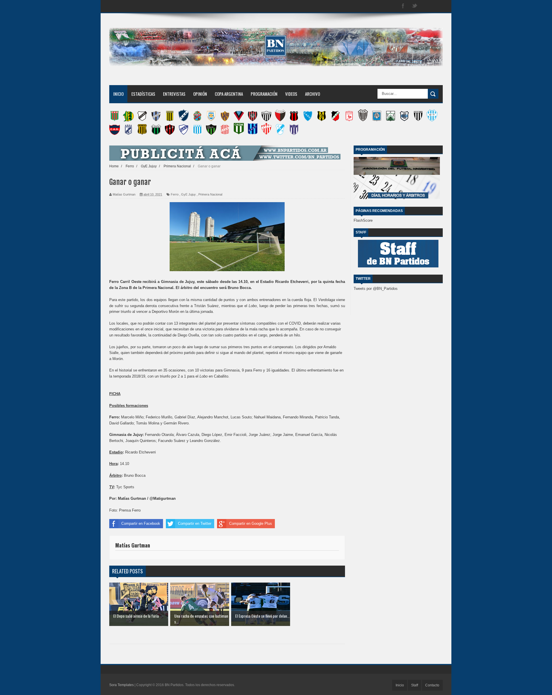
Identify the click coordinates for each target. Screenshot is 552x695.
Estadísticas (143, 94)
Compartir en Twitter (194, 523)
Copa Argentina (229, 94)
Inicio (118, 94)
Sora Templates (121, 685)
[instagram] (426, 6)
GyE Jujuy (188, 194)
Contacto (432, 685)
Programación (264, 94)
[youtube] (437, 6)
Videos (291, 94)
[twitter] (414, 6)
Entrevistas (174, 94)
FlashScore (363, 220)
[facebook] (403, 6)
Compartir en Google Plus (250, 523)
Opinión (200, 94)
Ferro (175, 194)
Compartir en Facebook (140, 523)
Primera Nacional (210, 194)
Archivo (312, 94)
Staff (414, 685)
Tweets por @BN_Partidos (376, 288)
